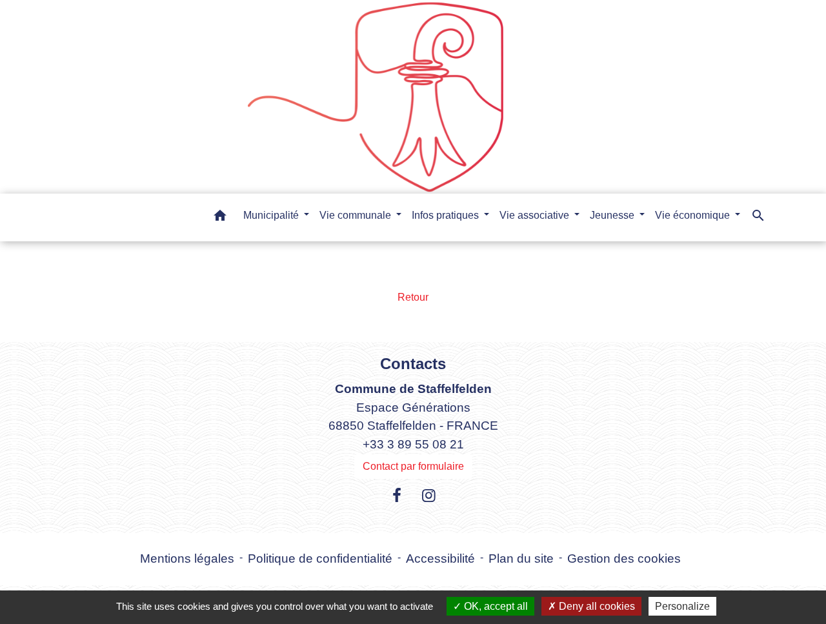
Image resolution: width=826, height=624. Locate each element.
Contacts (413, 363)
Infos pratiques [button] (446, 215)
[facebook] (397, 495)
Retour (413, 297)
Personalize (682, 606)
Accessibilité (440, 558)
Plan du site (521, 558)
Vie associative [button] (535, 215)
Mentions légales (187, 558)
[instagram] (429, 495)
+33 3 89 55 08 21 (413, 444)
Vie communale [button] (356, 215)
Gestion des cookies (624, 558)
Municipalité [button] (272, 215)
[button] (220, 218)
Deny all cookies (595, 606)
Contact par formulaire (413, 466)
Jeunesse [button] (613, 215)
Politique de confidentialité (320, 558)
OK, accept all (494, 606)
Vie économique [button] (693, 215)
